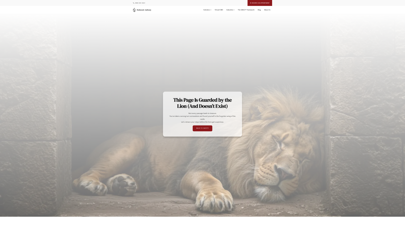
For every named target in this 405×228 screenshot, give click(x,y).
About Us (267, 10)
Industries (229, 10)
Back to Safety (202, 128)
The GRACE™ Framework (246, 10)
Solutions (206, 10)
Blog (259, 10)
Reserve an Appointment (261, 3)
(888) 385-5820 (140, 3)
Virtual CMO (219, 10)
